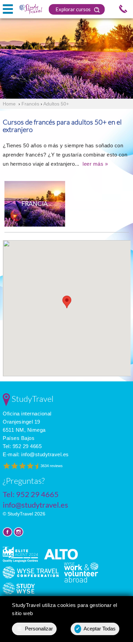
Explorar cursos (74, 9)
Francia (34, 203)
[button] (67, 302)
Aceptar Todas (96, 628)
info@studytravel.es (45, 454)
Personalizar (35, 628)
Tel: (22, 446)
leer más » (95, 164)
